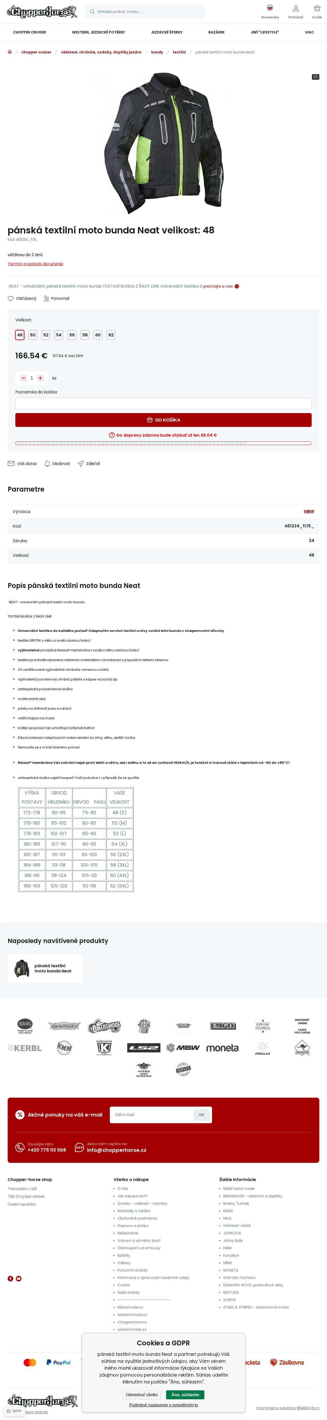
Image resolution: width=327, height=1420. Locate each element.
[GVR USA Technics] (262, 1026)
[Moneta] (223, 1047)
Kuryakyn (231, 1255)
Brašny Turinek (236, 1203)
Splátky (124, 1255)
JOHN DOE (232, 1233)
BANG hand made (239, 1188)
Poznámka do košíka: (36, 392)
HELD (227, 1218)
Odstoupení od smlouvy (139, 1248)
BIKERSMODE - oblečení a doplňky (252, 1196)
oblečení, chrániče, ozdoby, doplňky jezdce (101, 52)
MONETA (230, 1270)
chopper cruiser (36, 52)
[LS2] (143, 1047)
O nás (123, 1188)
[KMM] (64, 1047)
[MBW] (183, 1047)
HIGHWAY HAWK (237, 1225)
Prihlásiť (201, 1115)
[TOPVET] (183, 1069)
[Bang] (25, 1026)
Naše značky (129, 1292)
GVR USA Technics (239, 1277)
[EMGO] (223, 1026)
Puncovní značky (133, 1270)
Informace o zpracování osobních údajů (153, 1277)
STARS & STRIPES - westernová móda (256, 1307)
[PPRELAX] (262, 1047)
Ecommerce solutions (276, 1408)
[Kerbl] (25, 1047)
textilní (179, 52)
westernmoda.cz (132, 1314)
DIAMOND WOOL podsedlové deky (253, 1285)
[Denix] (143, 1026)
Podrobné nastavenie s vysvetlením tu (163, 1405)
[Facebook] (10, 1278)
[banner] (42, 12)
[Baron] (64, 1026)
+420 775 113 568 (47, 1150)
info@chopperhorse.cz (116, 1150)
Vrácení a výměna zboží (139, 1240)
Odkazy (124, 1262)
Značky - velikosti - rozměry (142, 1203)
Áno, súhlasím (185, 1395)
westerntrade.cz (132, 1329)
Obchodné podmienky (138, 1218)
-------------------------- (144, 1299)
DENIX (228, 1210)
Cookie (124, 1285)
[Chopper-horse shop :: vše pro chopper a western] (10, 52)
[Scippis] (302, 1047)
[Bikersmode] (104, 1026)
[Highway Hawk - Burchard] (302, 1026)
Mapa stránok (36, 1412)
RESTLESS (231, 1292)
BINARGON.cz (308, 1408)
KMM (227, 1248)
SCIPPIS (229, 1299)
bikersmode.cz (130, 1307)
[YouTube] (18, 1278)
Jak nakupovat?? (133, 1196)
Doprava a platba (133, 1225)
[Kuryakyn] (104, 1047)
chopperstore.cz (132, 1322)
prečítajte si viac (218, 286)
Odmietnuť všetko (142, 1395)
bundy (157, 52)
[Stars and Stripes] (143, 1069)
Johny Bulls (233, 1240)
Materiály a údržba (134, 1210)
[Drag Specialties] (183, 1026)
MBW (309, 511)
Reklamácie (128, 1233)
